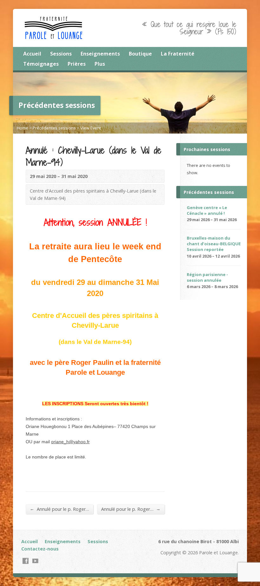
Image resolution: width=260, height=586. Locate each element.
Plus (99, 63)
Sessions (61, 53)
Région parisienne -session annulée (207, 277)
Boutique (140, 53)
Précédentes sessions (54, 128)
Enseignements (100, 53)
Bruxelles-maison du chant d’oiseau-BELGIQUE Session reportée (214, 243)
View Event (90, 128)
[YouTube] (35, 561)
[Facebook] (26, 561)
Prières (77, 63)
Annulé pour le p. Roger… (59, 509)
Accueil (32, 53)
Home (22, 128)
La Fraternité (177, 53)
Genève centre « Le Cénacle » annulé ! (207, 210)
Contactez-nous (40, 549)
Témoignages (41, 63)
